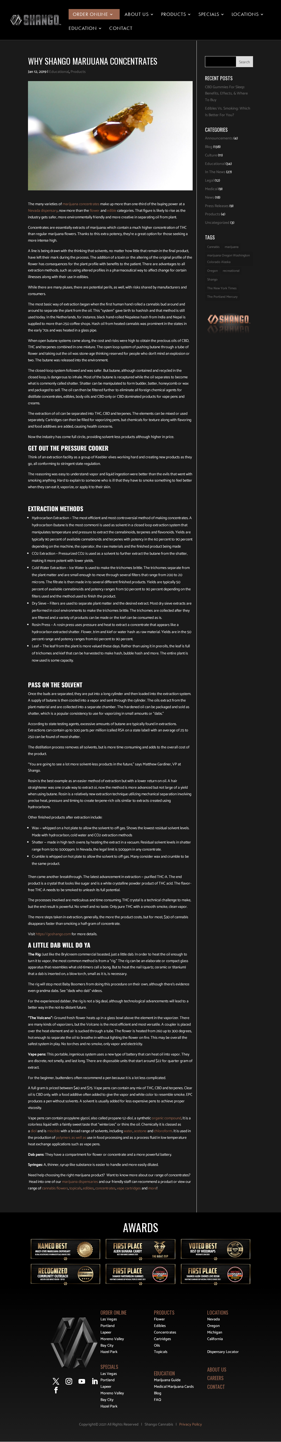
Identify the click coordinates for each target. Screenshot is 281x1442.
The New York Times (222, 288)
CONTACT (216, 1386)
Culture (211, 155)
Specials (208, 14)
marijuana (231, 247)
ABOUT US (216, 1369)
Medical (211, 189)
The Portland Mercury (222, 296)
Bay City (107, 1346)
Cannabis (213, 247)
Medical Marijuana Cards (174, 1387)
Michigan (214, 1332)
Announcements (219, 138)
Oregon (212, 270)
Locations (245, 14)
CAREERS (215, 1377)
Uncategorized (217, 223)
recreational (231, 270)
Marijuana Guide (167, 1380)
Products (173, 14)
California (215, 1339)
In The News (215, 172)
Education (83, 28)
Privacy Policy (190, 1424)
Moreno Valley (112, 1339)
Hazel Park (108, 1352)
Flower (159, 1319)
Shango (212, 279)
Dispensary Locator (223, 1352)
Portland (107, 1326)
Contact (121, 28)
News (209, 197)
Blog (208, 147)
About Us (137, 14)
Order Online (90, 14)
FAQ (157, 1400)
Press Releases (217, 206)
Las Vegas (108, 1319)
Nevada (213, 1319)
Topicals (160, 1352)
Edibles (160, 1326)
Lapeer (105, 1332)
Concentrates (165, 1332)
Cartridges (162, 1339)
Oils (157, 1346)
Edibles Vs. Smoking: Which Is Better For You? (227, 111)
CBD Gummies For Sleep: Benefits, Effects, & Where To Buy (226, 94)
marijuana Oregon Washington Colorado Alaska (228, 259)
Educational (59, 72)
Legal (209, 181)
